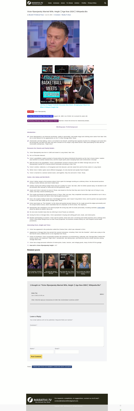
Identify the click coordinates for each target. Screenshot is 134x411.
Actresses (56, 3)
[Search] (105, 3)
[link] (42, 75)
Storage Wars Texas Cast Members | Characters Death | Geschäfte (52, 366)
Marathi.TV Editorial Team (36, 14)
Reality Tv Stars (66, 14)
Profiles (84, 3)
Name (32, 348)
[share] (91, 75)
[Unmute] (43, 72)
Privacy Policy (92, 3)
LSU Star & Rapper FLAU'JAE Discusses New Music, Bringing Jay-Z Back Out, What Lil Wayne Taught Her (67, 76)
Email (57, 348)
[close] (120, 405)
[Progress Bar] (47, 71)
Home (50, 3)
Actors (63, 3)
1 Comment (57, 14)
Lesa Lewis (101, 207)
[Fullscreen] (53, 72)
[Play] (41, 72)
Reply (102, 294)
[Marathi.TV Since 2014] (35, 3)
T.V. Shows (69, 3)
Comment (33, 325)
